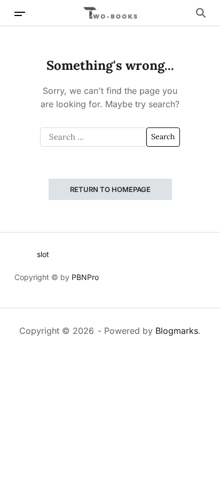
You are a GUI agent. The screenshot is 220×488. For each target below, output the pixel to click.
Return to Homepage (110, 189)
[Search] (201, 13)
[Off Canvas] (19, 14)
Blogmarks (176, 330)
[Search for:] (93, 137)
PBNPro (85, 277)
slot (43, 254)
